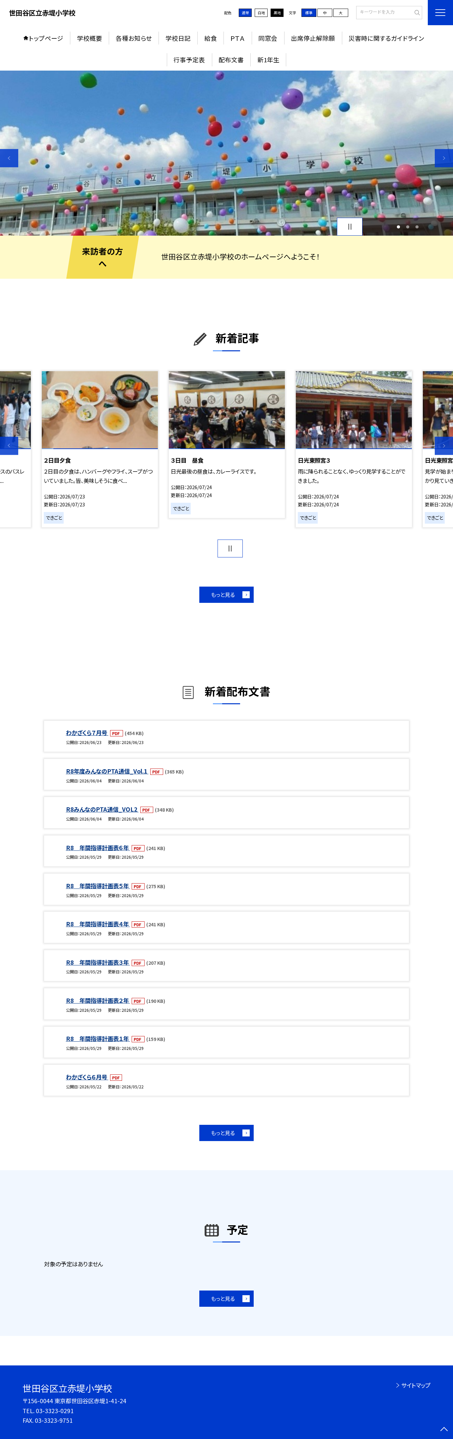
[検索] (416, 12)
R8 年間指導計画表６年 (98, 847)
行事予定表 (189, 59)
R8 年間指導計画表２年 (98, 1000)
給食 (210, 37)
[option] (226, 153)
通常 (245, 12)
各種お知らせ (134, 37)
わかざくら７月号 (87, 732)
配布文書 (231, 59)
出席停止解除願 (313, 37)
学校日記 (178, 37)
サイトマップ (415, 1385)
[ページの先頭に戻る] (444, 1430)
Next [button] (444, 158)
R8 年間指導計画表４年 (98, 924)
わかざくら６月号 (87, 1077)
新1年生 (268, 59)
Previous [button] (9, 158)
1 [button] (398, 227)
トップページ (46, 37)
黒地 (277, 12)
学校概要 (89, 37)
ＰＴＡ (237, 37)
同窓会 (267, 37)
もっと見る (223, 595)
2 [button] (407, 227)
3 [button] (417, 227)
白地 (261, 12)
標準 (308, 12)
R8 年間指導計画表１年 (98, 1038)
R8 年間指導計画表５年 (98, 886)
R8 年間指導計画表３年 (98, 962)
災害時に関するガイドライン (386, 37)
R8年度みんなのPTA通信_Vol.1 (107, 771)
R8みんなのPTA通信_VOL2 (102, 809)
